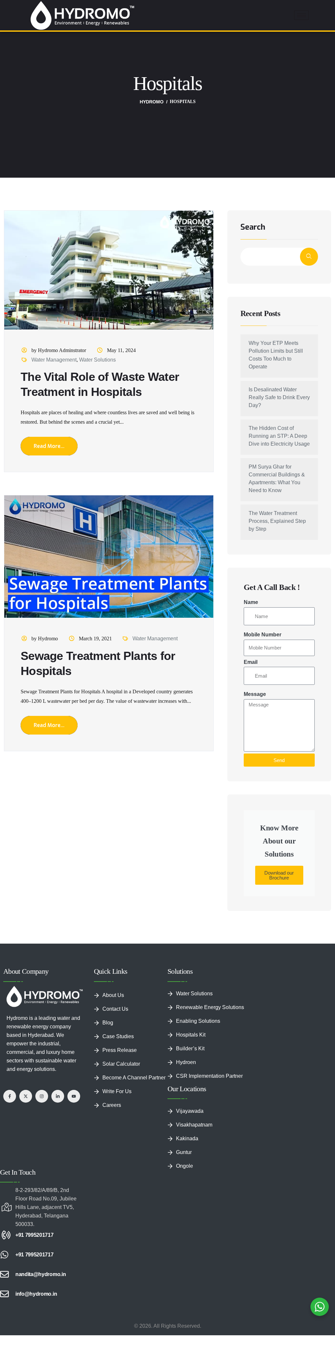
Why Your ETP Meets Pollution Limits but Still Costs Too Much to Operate (276, 354)
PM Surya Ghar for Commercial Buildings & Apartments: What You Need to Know (277, 478)
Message (255, 694)
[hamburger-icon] (301, 15)
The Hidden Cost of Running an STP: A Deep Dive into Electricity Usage (279, 436)
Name (251, 602)
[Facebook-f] (9, 1096)
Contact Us (115, 1009)
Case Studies (118, 1036)
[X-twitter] (25, 1096)
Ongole (184, 1166)
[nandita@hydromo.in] (4, 1274)
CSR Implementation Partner (209, 1076)
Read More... (49, 446)
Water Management (54, 360)
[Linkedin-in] (57, 1096)
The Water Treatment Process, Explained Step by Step (277, 521)
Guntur (184, 1152)
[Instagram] (41, 1096)
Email (250, 662)
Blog (107, 1022)
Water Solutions (97, 360)
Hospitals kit (190, 1035)
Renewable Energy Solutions (210, 1007)
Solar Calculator (121, 1064)
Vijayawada (189, 1111)
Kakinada (187, 1138)
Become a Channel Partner (134, 1077)
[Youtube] (73, 1096)
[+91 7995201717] (4, 1235)
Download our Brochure (279, 875)
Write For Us (117, 1091)
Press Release (119, 1050)
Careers (111, 1105)
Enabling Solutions (198, 1021)
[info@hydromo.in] (4, 1293)
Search (252, 227)
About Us (113, 995)
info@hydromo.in (36, 1294)
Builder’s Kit (190, 1048)
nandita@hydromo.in (40, 1274)
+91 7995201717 (34, 1235)
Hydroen (186, 1062)
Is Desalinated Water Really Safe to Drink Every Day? (279, 397)
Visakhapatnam (194, 1124)
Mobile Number (262, 634)
